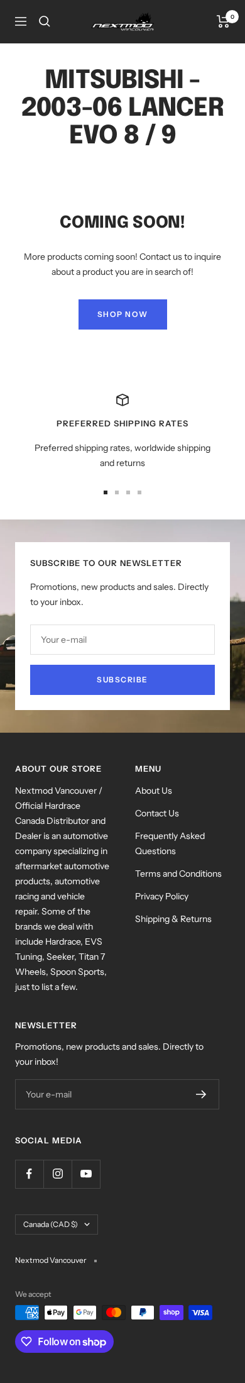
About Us (153, 790)
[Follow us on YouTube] (86, 1174)
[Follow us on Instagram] (57, 1174)
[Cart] (223, 21)
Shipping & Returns (173, 919)
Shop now (122, 314)
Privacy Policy (161, 896)
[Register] (201, 1094)
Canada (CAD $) (50, 1224)
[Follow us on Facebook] (29, 1174)
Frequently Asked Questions (170, 843)
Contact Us (157, 813)
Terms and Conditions (178, 873)
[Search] (44, 21)
